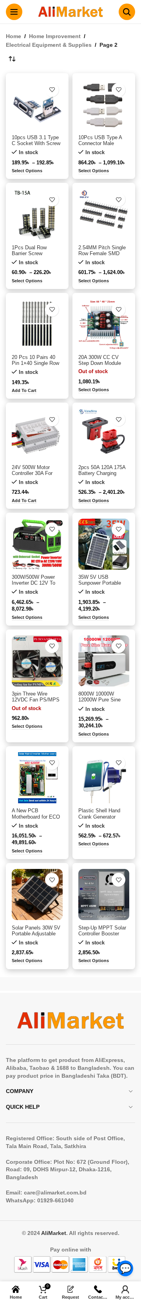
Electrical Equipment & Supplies (49, 45)
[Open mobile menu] (14, 12)
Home (13, 36)
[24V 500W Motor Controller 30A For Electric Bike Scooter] (37, 434)
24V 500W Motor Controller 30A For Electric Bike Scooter (36, 473)
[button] (24, 391)
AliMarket (53, 1233)
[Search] (127, 12)
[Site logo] (70, 11)
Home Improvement (55, 36)
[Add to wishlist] (52, 90)
